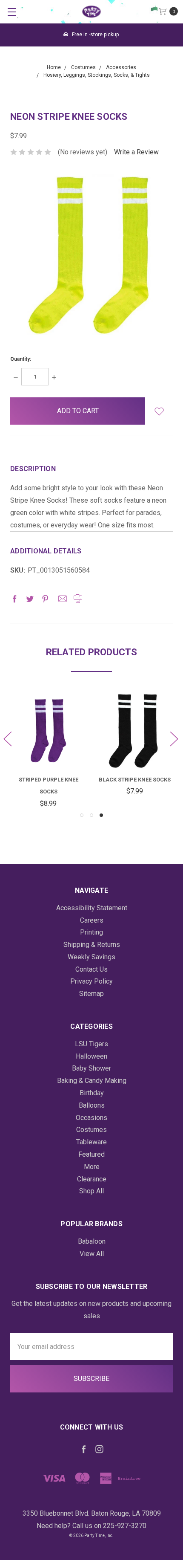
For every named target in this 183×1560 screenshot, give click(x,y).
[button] (159, 411)
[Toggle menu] (11, 11)
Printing (91, 932)
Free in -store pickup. (95, 35)
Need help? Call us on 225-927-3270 (91, 1526)
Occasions (91, 1118)
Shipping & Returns (91, 945)
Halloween (91, 1056)
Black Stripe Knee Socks (135, 779)
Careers (91, 920)
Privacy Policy (91, 981)
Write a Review (136, 152)
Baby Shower (91, 1068)
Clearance (91, 1179)
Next (173, 739)
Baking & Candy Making (91, 1081)
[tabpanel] (135, 745)
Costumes (91, 1130)
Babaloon (92, 1241)
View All (92, 1254)
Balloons (92, 1105)
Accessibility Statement (91, 908)
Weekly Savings (91, 957)
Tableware (91, 1142)
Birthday (92, 1093)
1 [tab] (81, 815)
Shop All (91, 1191)
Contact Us (91, 969)
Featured (91, 1154)
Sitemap (91, 994)
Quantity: (20, 359)
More (92, 1167)
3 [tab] (101, 815)
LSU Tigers (91, 1044)
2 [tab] (91, 815)
